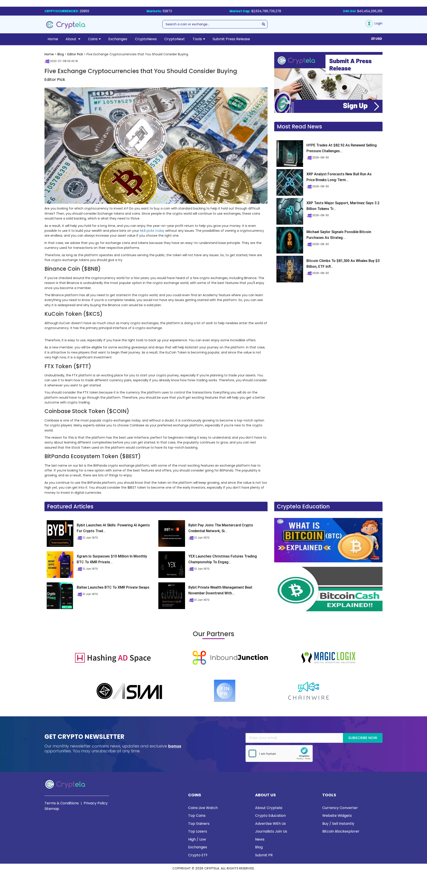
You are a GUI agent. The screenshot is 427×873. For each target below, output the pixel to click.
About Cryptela (268, 807)
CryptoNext (174, 39)
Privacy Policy (96, 803)
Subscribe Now (362, 737)
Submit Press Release (231, 39)
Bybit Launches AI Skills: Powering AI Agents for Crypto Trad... (113, 528)
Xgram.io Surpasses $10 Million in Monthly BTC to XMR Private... (112, 559)
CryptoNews (146, 39)
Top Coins (196, 815)
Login (378, 23)
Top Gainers (198, 823)
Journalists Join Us (271, 831)
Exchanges (117, 39)
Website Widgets (337, 815)
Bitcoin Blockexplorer (340, 831)
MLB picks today (152, 230)
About (71, 39)
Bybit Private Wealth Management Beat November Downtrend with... (220, 590)
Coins (93, 39)
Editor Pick (75, 54)
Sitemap (51, 808)
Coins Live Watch (203, 807)
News (259, 839)
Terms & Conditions (61, 803)
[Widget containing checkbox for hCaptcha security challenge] (279, 753)
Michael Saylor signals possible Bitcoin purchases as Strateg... (338, 235)
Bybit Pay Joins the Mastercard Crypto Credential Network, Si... (220, 528)
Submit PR (264, 855)
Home (53, 39)
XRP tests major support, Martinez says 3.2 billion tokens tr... (342, 206)
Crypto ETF (198, 855)
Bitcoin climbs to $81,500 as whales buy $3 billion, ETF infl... (343, 264)
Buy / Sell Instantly (338, 823)
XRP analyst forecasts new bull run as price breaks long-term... (339, 177)
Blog (60, 54)
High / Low (197, 839)
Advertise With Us (270, 823)
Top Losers (197, 831)
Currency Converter (340, 807)
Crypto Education (270, 815)
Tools (197, 39)
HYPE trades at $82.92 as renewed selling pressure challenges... (341, 148)
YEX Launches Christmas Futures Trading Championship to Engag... (222, 559)
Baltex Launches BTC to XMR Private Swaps (113, 587)
